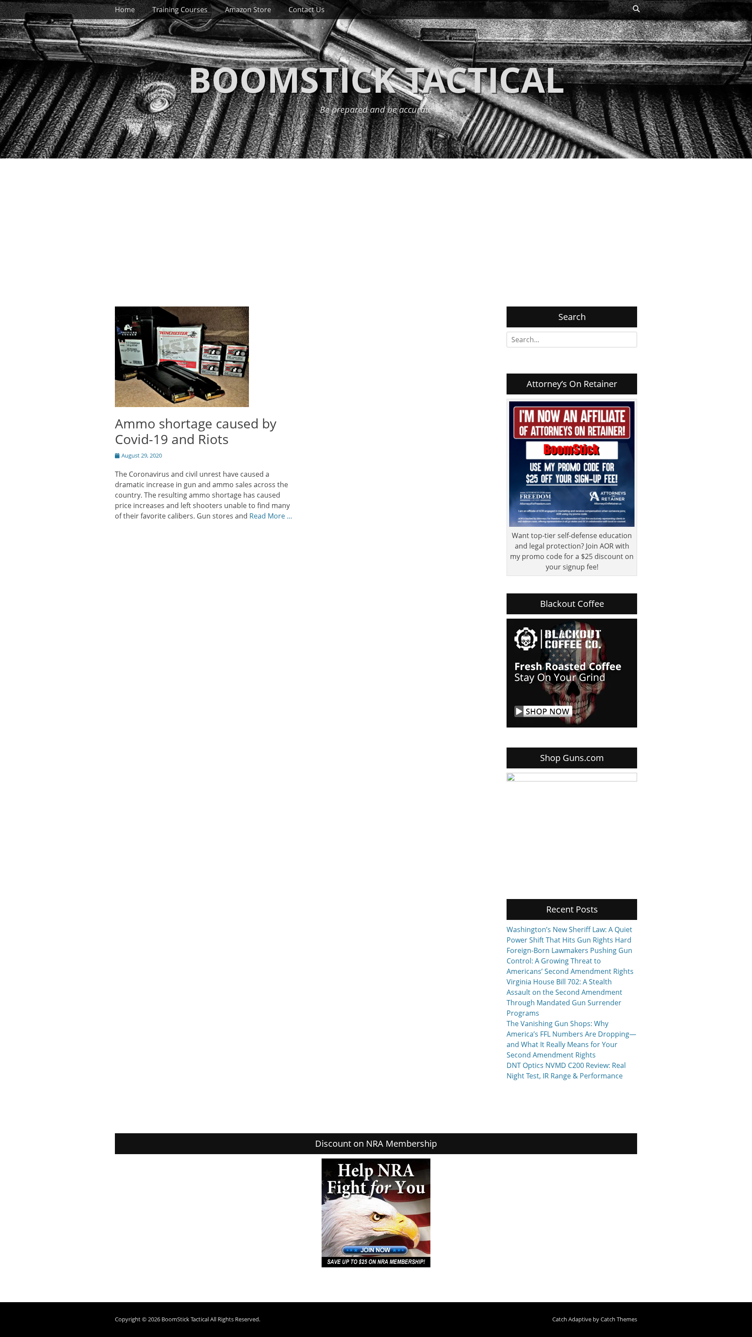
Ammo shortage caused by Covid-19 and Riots (195, 431)
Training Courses (180, 9)
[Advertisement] (376, 224)
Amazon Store (248, 9)
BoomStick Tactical (376, 79)
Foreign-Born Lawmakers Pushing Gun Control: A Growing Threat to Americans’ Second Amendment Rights (570, 961)
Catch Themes (619, 1319)
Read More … (270, 516)
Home (125, 9)
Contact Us (307, 9)
